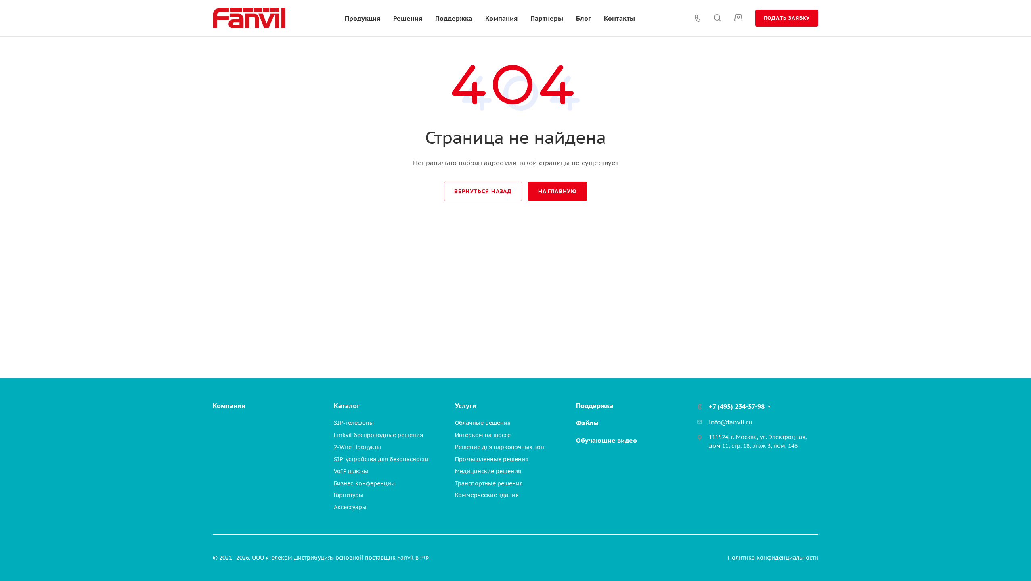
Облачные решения (483, 422)
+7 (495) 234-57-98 (737, 406)
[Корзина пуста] (738, 18)
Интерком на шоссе (483, 435)
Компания (229, 405)
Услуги (465, 405)
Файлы (587, 423)
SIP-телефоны (354, 422)
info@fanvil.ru (730, 422)
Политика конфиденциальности (773, 557)
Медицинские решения (488, 471)
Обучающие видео (606, 440)
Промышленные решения (491, 459)
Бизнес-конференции (364, 483)
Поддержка (594, 405)
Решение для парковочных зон (499, 447)
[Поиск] (717, 18)
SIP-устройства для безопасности (381, 459)
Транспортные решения (489, 483)
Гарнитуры (348, 495)
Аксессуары (350, 507)
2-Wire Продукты (357, 447)
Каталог (347, 405)
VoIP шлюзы (351, 471)
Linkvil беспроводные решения (378, 435)
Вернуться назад (483, 191)
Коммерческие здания (487, 495)
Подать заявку (787, 18)
